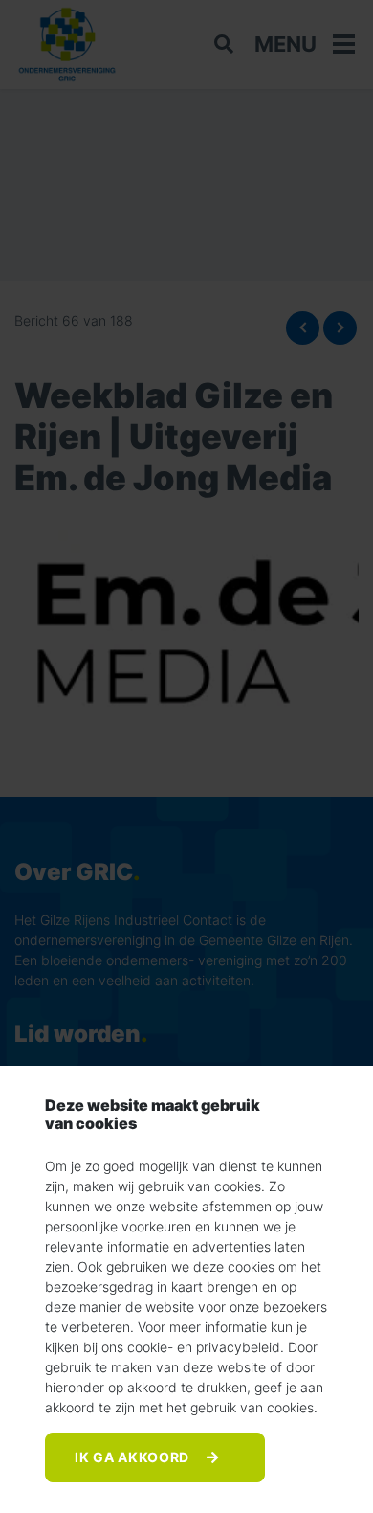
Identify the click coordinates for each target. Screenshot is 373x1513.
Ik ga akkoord (134, 1457)
